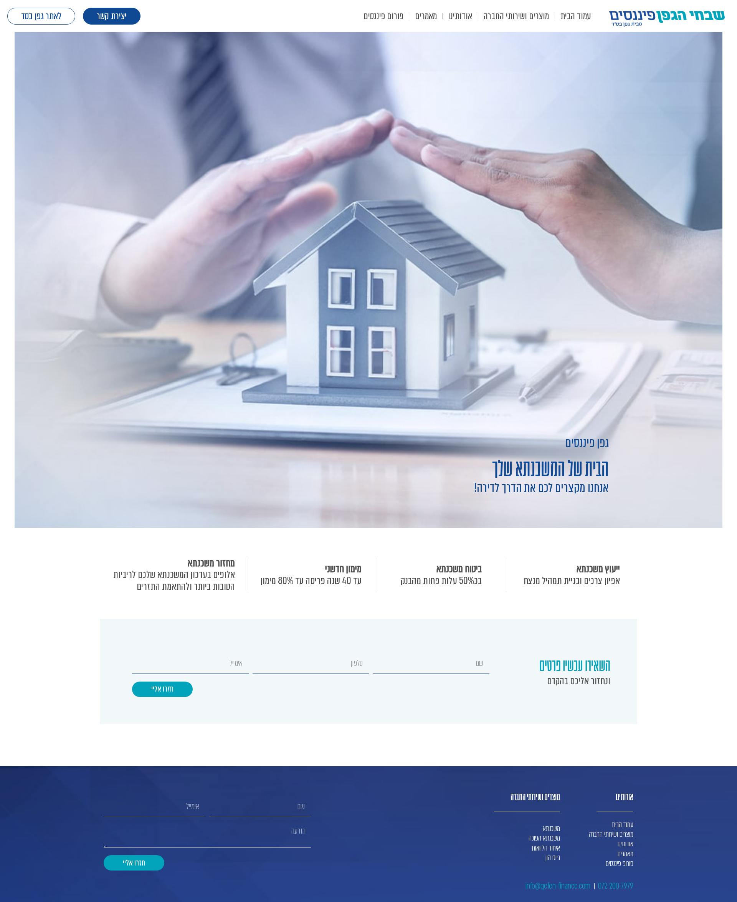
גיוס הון (552, 857)
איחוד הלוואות (546, 848)
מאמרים (426, 16)
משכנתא (551, 828)
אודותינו (460, 16)
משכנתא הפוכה (544, 838)
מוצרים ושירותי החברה (516, 16)
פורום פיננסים (383, 16)
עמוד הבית (575, 16)
